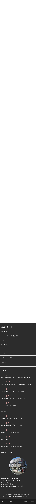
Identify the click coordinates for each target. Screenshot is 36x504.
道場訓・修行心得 (6, 327)
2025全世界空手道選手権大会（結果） (13, 446)
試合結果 (4, 344)
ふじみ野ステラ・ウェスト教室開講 (12, 391)
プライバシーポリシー (8, 358)
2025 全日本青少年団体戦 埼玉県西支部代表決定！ (17, 384)
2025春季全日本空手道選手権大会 (11, 425)
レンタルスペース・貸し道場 (10, 336)
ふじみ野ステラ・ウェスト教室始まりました (15, 398)
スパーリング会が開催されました (11, 405)
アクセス (18, 501)
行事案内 (4, 331)
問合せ (25, 501)
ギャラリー (4, 349)
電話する (32, 501)
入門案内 (11, 501)
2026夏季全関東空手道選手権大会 (11, 418)
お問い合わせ (5, 362)
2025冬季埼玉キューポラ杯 (9, 439)
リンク (3, 353)
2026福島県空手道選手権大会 (10, 432)
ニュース (4, 340)
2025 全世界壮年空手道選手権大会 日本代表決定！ (17, 377)
